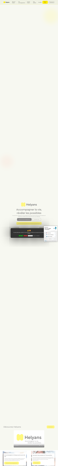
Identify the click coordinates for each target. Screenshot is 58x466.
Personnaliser (30, 235)
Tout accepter (21, 235)
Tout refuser (25, 235)
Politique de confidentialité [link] (36, 235)
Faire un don (45, 2)
